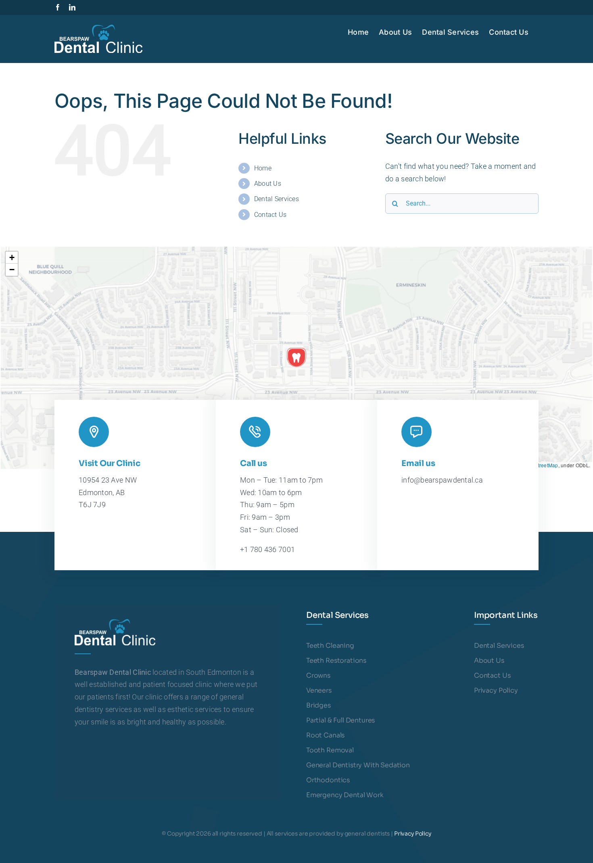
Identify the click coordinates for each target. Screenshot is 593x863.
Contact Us (270, 214)
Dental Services (276, 199)
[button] (296, 357)
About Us (267, 183)
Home (262, 168)
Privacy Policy (412, 833)
